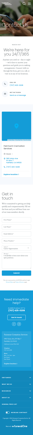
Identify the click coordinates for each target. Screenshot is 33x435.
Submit (16, 273)
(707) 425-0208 (16, 310)
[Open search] (24, 3)
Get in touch (16, 317)
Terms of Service (19, 282)
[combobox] (16, 247)
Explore (11, 174)
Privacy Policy (9, 282)
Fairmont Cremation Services (15, 334)
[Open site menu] (29, 3)
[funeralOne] (20, 426)
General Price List (9, 404)
